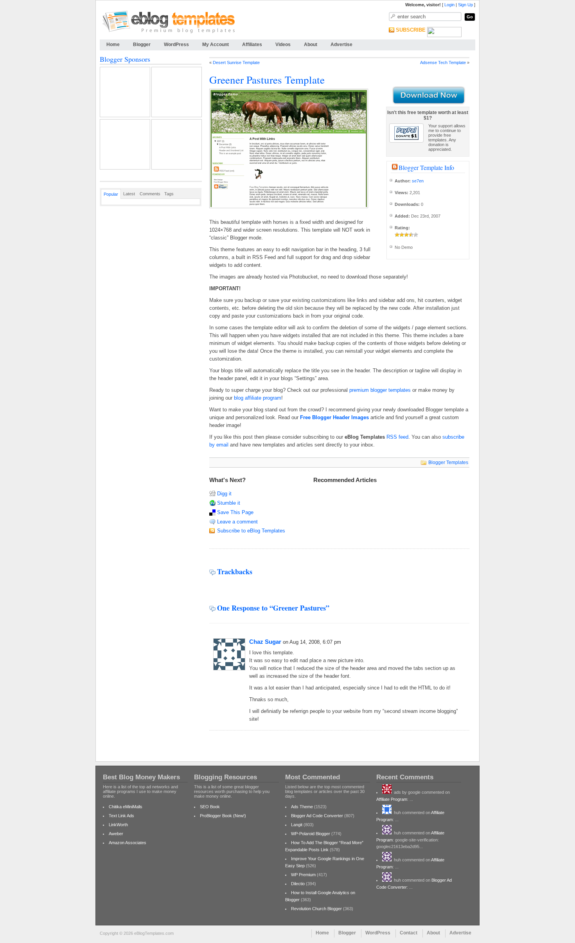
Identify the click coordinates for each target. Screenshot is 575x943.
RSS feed (397, 437)
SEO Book (210, 806)
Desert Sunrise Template (236, 62)
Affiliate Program (391, 799)
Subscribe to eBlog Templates (251, 531)
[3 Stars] (406, 234)
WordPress (176, 44)
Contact (408, 933)
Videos (283, 44)
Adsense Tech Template (443, 62)
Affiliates (252, 44)
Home (113, 44)
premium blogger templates (380, 390)
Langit (296, 824)
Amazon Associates (127, 842)
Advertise (341, 44)
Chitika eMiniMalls (125, 806)
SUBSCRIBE (411, 30)
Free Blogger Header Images (334, 417)
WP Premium (303, 874)
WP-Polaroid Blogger (310, 833)
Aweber (116, 833)
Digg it (224, 494)
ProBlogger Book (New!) (223, 815)
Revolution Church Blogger (316, 908)
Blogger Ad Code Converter (317, 815)
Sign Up (465, 4)
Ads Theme (302, 806)
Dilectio (298, 883)
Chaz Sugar (265, 641)
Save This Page (235, 512)
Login (449, 4)
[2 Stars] (401, 234)
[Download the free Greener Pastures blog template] (427, 95)
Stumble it (228, 503)
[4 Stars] (411, 234)
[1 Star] (397, 234)
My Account (215, 44)
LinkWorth (118, 824)
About (310, 44)
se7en (418, 181)
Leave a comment (237, 522)
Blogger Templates (448, 462)
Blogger (142, 44)
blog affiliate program (257, 398)
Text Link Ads (121, 815)
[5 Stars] (415, 234)
